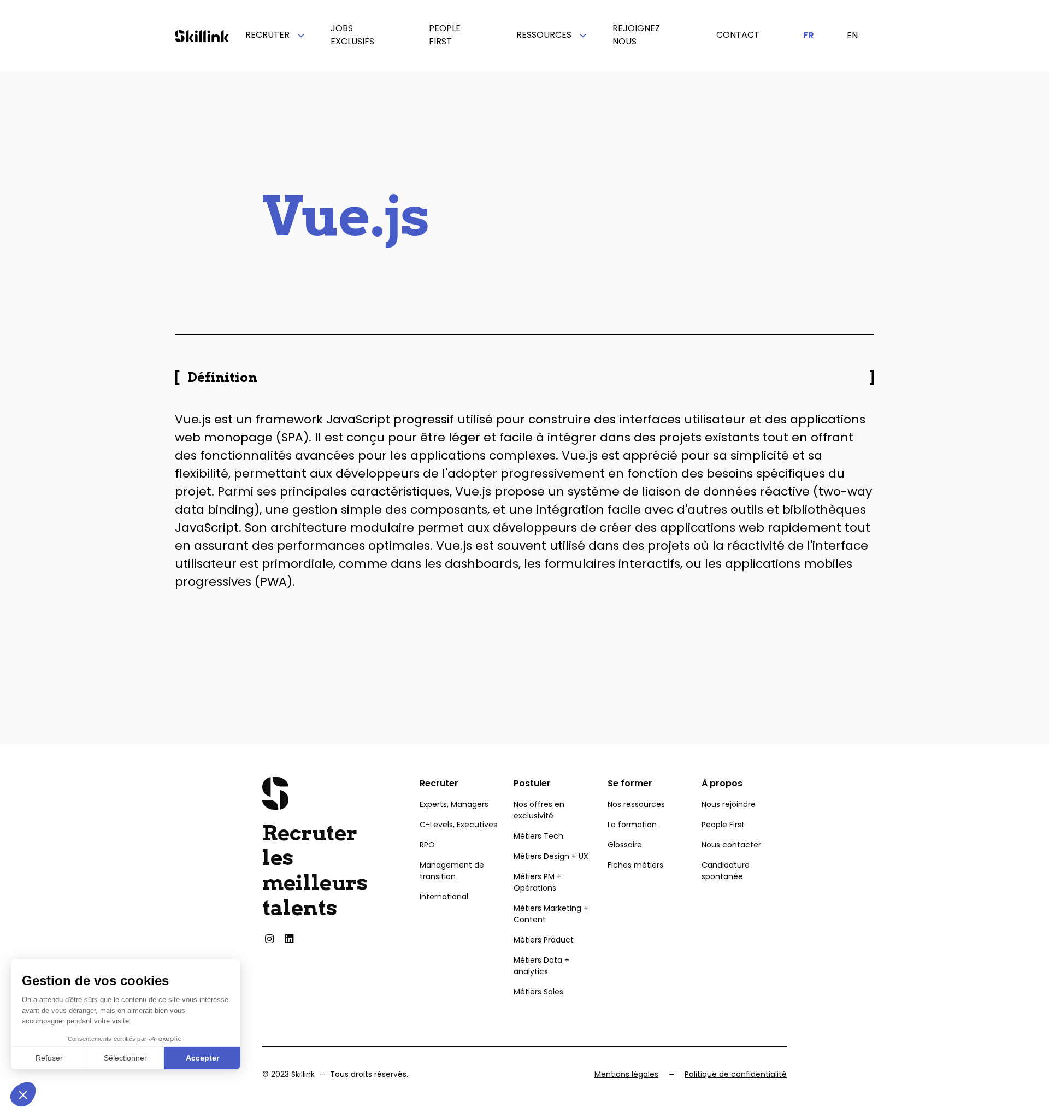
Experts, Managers (454, 804)
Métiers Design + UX (551, 856)
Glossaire (625, 844)
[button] (271, 35)
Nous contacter (731, 844)
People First (723, 824)
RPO (427, 844)
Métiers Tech (538, 836)
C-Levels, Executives (458, 824)
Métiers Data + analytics (541, 966)
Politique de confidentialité (736, 1074)
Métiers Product (544, 939)
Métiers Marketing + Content (551, 914)
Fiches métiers (635, 864)
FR (808, 35)
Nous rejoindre (729, 804)
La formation (632, 824)
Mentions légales (626, 1074)
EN (852, 35)
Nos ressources (636, 804)
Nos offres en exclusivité (539, 810)
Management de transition (452, 870)
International (444, 896)
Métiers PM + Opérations (538, 882)
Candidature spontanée (726, 870)
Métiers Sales (538, 991)
